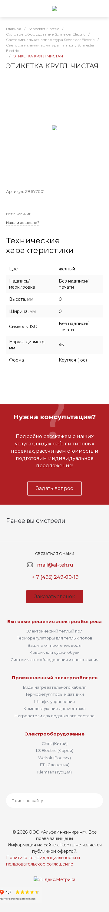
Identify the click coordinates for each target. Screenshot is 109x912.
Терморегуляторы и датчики (54, 694)
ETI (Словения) (54, 764)
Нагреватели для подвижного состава (54, 715)
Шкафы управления (54, 701)
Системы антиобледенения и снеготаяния (54, 659)
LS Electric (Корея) (54, 750)
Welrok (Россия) (54, 757)
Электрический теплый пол (54, 631)
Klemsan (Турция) (54, 772)
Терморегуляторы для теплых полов (54, 638)
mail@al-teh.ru (55, 565)
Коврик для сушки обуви (55, 652)
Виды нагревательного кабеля (54, 687)
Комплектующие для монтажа (55, 708)
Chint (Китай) (55, 743)
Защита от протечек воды (54, 645)
